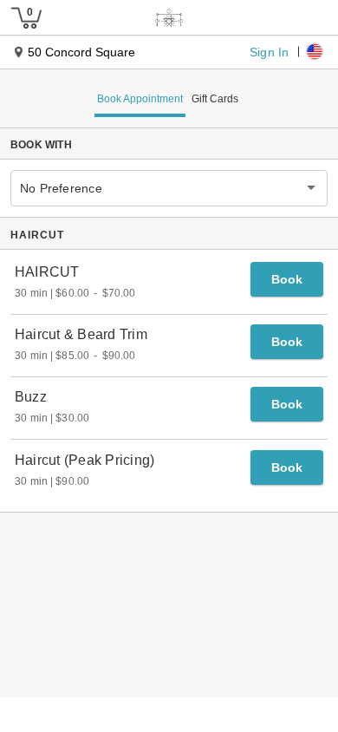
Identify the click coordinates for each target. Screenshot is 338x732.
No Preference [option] (61, 188)
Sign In (269, 51)
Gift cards (215, 99)
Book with (41, 145)
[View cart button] (26, 17)
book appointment (140, 99)
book (286, 279)
